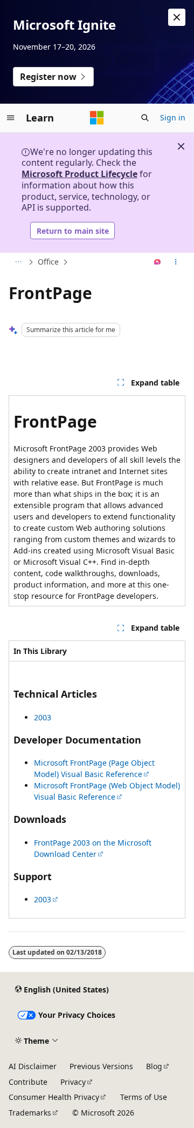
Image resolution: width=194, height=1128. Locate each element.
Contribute (28, 1082)
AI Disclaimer (33, 1066)
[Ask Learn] (158, 262)
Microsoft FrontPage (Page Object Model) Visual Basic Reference (94, 768)
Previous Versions (101, 1066)
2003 (42, 717)
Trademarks (30, 1112)
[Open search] (145, 117)
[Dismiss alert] (176, 17)
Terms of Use (143, 1097)
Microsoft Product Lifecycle (79, 174)
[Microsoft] (97, 118)
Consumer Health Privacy (54, 1097)
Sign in (172, 117)
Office (48, 261)
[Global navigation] (11, 117)
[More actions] (176, 262)
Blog (154, 1066)
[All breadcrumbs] (18, 262)
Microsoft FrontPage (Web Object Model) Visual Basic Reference (107, 791)
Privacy (73, 1082)
